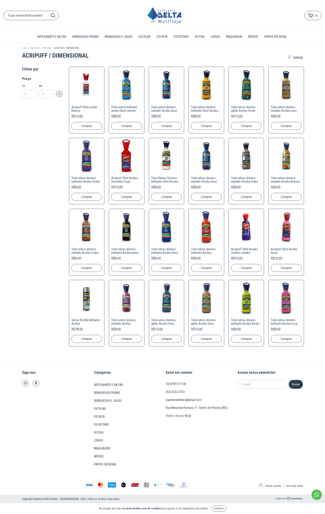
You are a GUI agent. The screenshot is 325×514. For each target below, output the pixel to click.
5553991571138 (176, 384)
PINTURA (46, 48)
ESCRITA (162, 36)
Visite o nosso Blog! (178, 415)
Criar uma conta (294, 485)
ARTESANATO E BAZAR (51, 36)
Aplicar (59, 94)
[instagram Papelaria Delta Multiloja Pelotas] (25, 383)
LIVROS (215, 36)
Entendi (219, 508)
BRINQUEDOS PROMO (86, 36)
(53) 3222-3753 (175, 392)
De (23, 85)
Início (24, 48)
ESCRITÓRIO (181, 36)
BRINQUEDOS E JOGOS (118, 36)
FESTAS (200, 36)
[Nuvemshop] (289, 499)
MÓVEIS (253, 36)
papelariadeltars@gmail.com (184, 400)
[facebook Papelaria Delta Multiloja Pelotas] (36, 383)
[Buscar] (53, 15)
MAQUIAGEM (234, 36)
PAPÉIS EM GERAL (275, 36)
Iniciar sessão (273, 485)
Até (40, 85)
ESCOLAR (145, 36)
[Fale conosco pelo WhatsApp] (317, 495)
